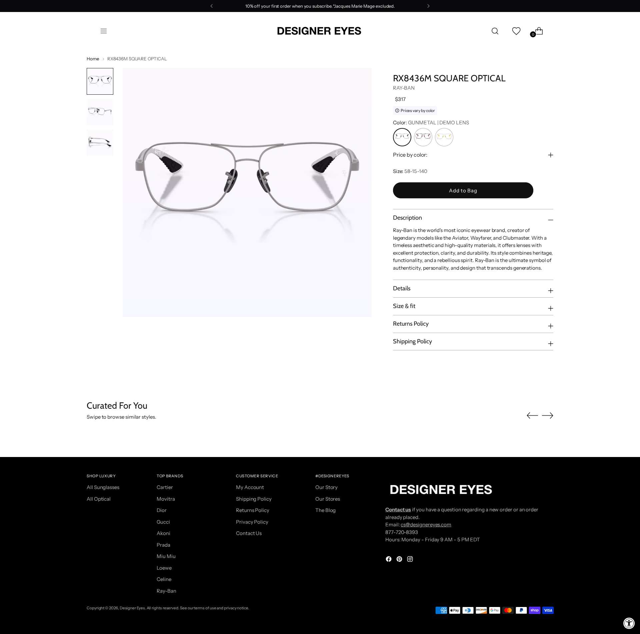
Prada (163, 545)
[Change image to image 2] (100, 112)
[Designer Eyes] (320, 31)
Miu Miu (166, 556)
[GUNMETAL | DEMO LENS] (402, 137)
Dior (162, 510)
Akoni (163, 533)
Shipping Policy (254, 499)
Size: (410, 171)
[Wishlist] (515, 31)
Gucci (163, 522)
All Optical (99, 499)
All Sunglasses (103, 487)
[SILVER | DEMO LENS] (444, 137)
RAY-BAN (404, 88)
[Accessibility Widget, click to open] (629, 623)
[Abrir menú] (103, 31)
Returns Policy (252, 510)
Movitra (166, 499)
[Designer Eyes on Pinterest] (400, 560)
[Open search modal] (495, 31)
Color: (431, 122)
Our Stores (327, 499)
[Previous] (211, 6)
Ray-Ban (166, 591)
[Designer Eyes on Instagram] (411, 560)
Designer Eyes (132, 608)
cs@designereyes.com (426, 524)
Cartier (165, 487)
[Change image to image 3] (100, 142)
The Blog (325, 510)
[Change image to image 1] (100, 81)
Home (93, 58)
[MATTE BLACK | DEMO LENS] (423, 137)
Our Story (326, 487)
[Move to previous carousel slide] (532, 415)
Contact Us (249, 533)
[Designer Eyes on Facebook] (389, 560)
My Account (250, 487)
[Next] (428, 6)
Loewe (164, 568)
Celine (164, 579)
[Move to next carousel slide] (547, 415)
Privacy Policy (252, 522)
